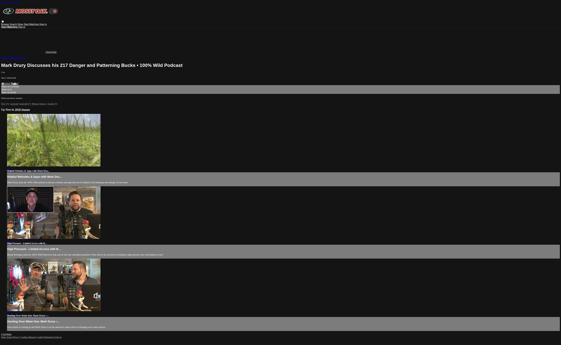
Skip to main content (10, 2)
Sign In (21, 27)
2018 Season (22, 109)
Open (54, 52)
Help (3, 337)
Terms (9, 337)
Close (48, 52)
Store (20, 24)
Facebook (6, 83)
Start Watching (31, 24)
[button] (3, 21)
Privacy (16, 337)
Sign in (43, 24)
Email (16, 83)
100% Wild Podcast (13, 57)
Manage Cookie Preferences (41, 337)
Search (14, 24)
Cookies (24, 337)
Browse (5, 24)
